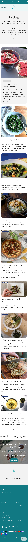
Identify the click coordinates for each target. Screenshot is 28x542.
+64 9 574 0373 (5, 515)
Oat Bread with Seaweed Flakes (11, 381)
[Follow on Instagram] (6, 527)
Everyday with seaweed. (7, 492)
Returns (17, 502)
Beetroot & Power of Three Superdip (12, 85)
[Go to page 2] (17, 428)
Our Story (3, 505)
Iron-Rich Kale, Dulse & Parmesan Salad (12, 141)
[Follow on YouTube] (13, 527)
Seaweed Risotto (6, 220)
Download (14, 460)
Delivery (17, 500)
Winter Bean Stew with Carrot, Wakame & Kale (11, 182)
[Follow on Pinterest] (10, 527)
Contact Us (4, 500)
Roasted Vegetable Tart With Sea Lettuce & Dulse (12, 266)
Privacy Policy (18, 505)
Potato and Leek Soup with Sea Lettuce (11, 415)
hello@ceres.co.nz (6, 517)
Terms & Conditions (20, 508)
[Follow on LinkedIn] (17, 527)
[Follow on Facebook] (2, 527)
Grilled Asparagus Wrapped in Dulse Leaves (13, 300)
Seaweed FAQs (5, 502)
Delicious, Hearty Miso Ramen (11, 340)
